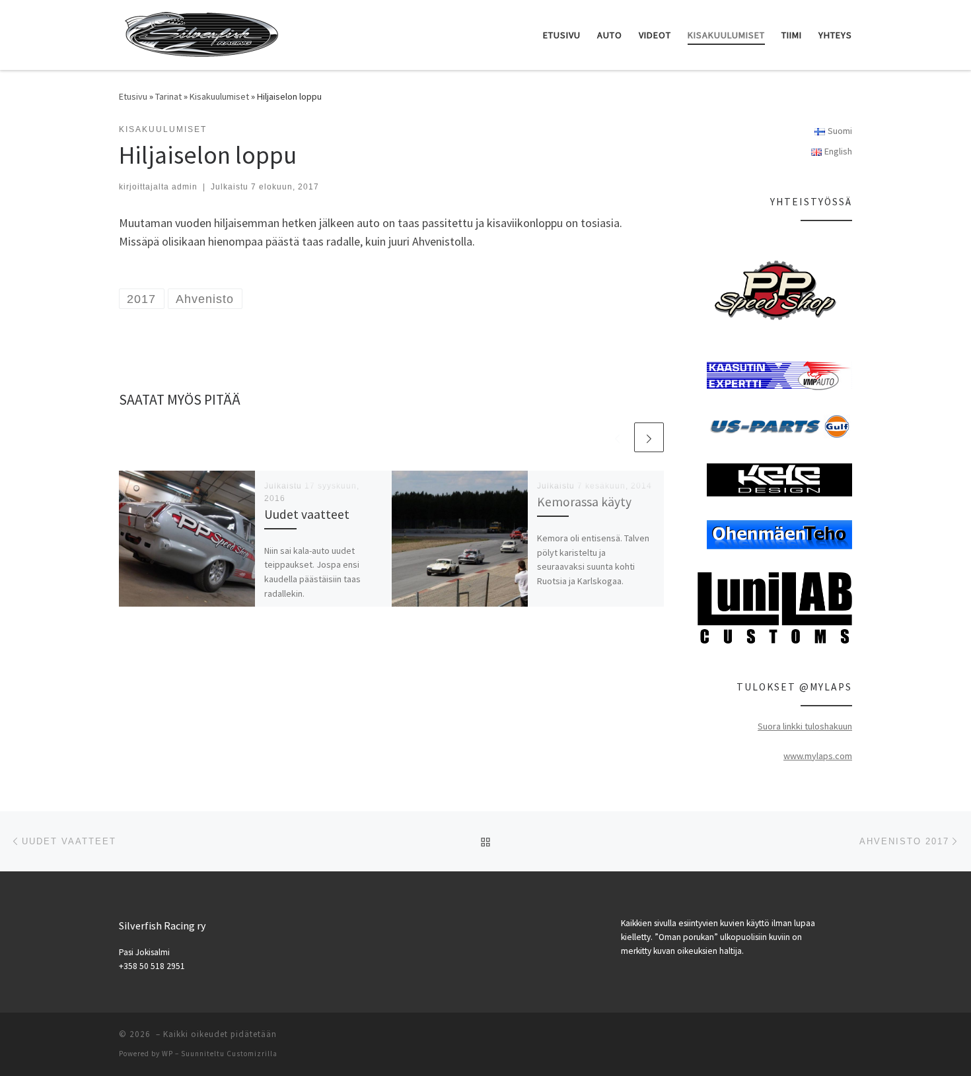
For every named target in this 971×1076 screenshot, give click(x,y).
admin (185, 186)
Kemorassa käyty (584, 502)
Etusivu (133, 96)
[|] (201, 33)
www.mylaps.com (817, 756)
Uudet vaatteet (306, 514)
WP (167, 1053)
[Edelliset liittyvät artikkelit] (617, 437)
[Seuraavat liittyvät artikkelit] (649, 437)
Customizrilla (252, 1053)
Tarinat (168, 96)
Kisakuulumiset (219, 96)
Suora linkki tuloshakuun (805, 726)
